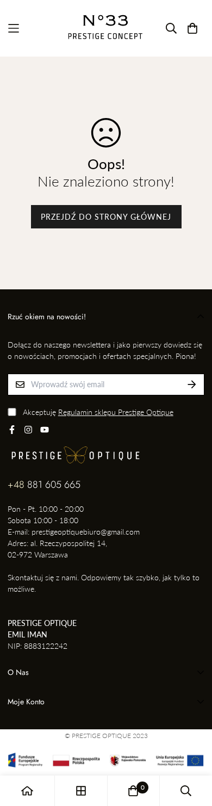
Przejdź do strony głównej (106, 216)
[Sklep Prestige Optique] (106, 28)
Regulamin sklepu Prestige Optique (115, 412)
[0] (133, 790)
